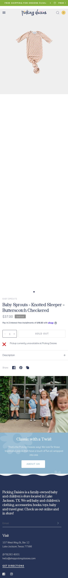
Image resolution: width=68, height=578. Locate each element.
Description (8, 355)
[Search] (57, 12)
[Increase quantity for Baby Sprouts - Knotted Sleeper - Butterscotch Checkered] (14, 334)
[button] (33, 464)
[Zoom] (34, 50)
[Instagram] (13, 574)
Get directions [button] (13, 566)
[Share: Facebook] (14, 367)
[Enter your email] (58, 523)
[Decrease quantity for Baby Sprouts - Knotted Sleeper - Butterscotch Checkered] (5, 334)
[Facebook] (6, 574)
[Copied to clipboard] (27, 367)
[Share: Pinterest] (21, 367)
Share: (5, 368)
